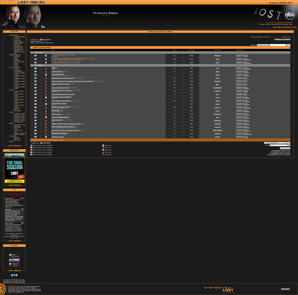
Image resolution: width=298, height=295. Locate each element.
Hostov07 (246, 88)
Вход (290, 24)
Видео (16, 57)
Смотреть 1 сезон (19, 113)
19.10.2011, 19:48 (240, 103)
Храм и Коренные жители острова (63, 126)
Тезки (53, 67)
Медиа (11, 123)
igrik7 (245, 78)
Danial (217, 74)
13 (102, 81)
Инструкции (17, 110)
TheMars (217, 137)
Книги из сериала (19, 134)
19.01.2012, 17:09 (240, 62)
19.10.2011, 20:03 (240, 100)
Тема (53, 50)
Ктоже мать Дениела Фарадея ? (62, 97)
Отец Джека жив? (57, 120)
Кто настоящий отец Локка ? (61, 87)
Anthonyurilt (247, 63)
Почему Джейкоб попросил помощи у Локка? (66, 123)
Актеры (16, 68)
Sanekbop (246, 75)
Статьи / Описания (15, 67)
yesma (218, 97)
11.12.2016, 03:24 (240, 74)
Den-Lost (217, 127)
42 (93, 58)
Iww (217, 94)
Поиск (284, 37)
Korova (246, 137)
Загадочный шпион (58, 74)
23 (73, 55)
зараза (217, 100)
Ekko (217, 84)
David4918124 (217, 87)
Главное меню (13, 35)
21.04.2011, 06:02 (240, 126)
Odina (217, 78)
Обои (15, 129)
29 (77, 62)
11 (80, 78)
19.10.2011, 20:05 (240, 97)
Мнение (16, 63)
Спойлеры (17, 56)
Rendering (45, 41)
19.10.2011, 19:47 (240, 106)
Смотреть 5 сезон (19, 119)
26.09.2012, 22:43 (240, 83)
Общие (16, 66)
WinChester (217, 114)
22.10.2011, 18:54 (240, 90)
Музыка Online (275, 24)
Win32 (217, 71)
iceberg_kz (217, 107)
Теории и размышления (46, 42)
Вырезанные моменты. (59, 133)
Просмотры (191, 50)
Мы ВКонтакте (18, 47)
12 (82, 78)
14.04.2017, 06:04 (240, 71)
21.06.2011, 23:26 (240, 119)
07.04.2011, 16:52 (240, 133)
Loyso (217, 111)
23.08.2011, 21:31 (240, 110)
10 (79, 78)
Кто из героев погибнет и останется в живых (69, 58)
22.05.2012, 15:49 (240, 87)
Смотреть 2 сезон (19, 115)
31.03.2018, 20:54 (240, 55)
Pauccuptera (247, 59)
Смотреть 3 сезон (19, 116)
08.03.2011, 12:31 (240, 136)
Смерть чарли (56, 114)
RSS (288, 37)
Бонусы (16, 109)
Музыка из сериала (19, 133)
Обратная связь (19, 49)
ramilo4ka (217, 123)
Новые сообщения (256, 37)
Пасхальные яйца (19, 61)
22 (72, 55)
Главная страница (265, 24)
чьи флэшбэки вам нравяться (61, 100)
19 (66, 114)
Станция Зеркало (57, 71)
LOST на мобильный (17, 40)
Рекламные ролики (19, 124)
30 (78, 62)
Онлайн (11, 112)
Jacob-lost (246, 101)
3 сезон (37, 42)
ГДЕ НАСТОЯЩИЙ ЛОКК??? (61, 117)
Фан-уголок (12, 136)
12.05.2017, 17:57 (240, 67)
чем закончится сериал (59, 103)
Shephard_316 (247, 134)
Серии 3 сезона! (59, 55)
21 (70, 55)
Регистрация (284, 24)
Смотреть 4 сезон (19, 117)
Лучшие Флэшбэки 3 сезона (60, 84)
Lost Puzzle (17, 127)
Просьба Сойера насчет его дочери (63, 94)
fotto (245, 81)
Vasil (217, 117)
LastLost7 (246, 111)
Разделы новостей (14, 54)
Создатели (17, 70)
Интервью (17, 60)
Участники (267, 37)
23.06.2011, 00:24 (240, 113)
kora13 (217, 104)
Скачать (11, 89)
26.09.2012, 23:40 (240, 80)
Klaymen (217, 133)
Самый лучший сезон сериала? (62, 90)
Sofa (217, 59)
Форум (11, 141)
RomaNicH (247, 98)
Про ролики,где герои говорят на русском (65, 130)
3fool (245, 94)
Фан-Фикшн (17, 140)
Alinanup (246, 72)
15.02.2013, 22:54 (240, 77)
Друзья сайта (18, 43)
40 (90, 58)
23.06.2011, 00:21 (240, 116)
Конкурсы (17, 45)
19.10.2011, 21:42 (240, 93)
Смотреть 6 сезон (19, 120)
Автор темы (217, 50)
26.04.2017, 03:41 (240, 58)
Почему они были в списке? (61, 107)
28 (75, 62)
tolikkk (245, 56)
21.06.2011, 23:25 (240, 123)
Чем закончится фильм (62, 62)
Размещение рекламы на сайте (19, 51)
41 (91, 58)
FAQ (15, 53)
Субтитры (17, 108)
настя (217, 62)
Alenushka (247, 127)
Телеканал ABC (18, 122)
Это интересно (18, 71)
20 (68, 114)
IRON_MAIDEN (217, 130)
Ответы (174, 50)
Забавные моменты (58, 137)
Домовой (217, 81)
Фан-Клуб (17, 138)
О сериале (17, 38)
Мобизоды (17, 126)
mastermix (217, 91)
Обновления (239, 50)
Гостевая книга (18, 46)
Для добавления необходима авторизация (14, 234)
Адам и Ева (55, 110)
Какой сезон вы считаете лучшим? (63, 78)
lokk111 (246, 91)
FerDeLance (217, 120)
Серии (16, 64)
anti (217, 68)
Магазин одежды (19, 42)
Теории (16, 59)
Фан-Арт (16, 137)
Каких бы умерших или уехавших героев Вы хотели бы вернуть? (72, 81)
